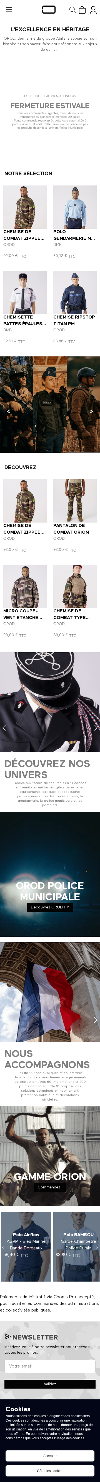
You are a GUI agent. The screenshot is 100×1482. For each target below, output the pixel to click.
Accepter (50, 1456)
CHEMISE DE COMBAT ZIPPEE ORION (22, 239)
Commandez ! (50, 1187)
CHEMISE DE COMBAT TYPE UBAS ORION (69, 618)
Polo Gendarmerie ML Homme (73, 239)
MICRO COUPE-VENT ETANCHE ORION (20, 618)
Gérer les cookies (50, 1471)
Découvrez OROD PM (50, 907)
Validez (50, 1384)
